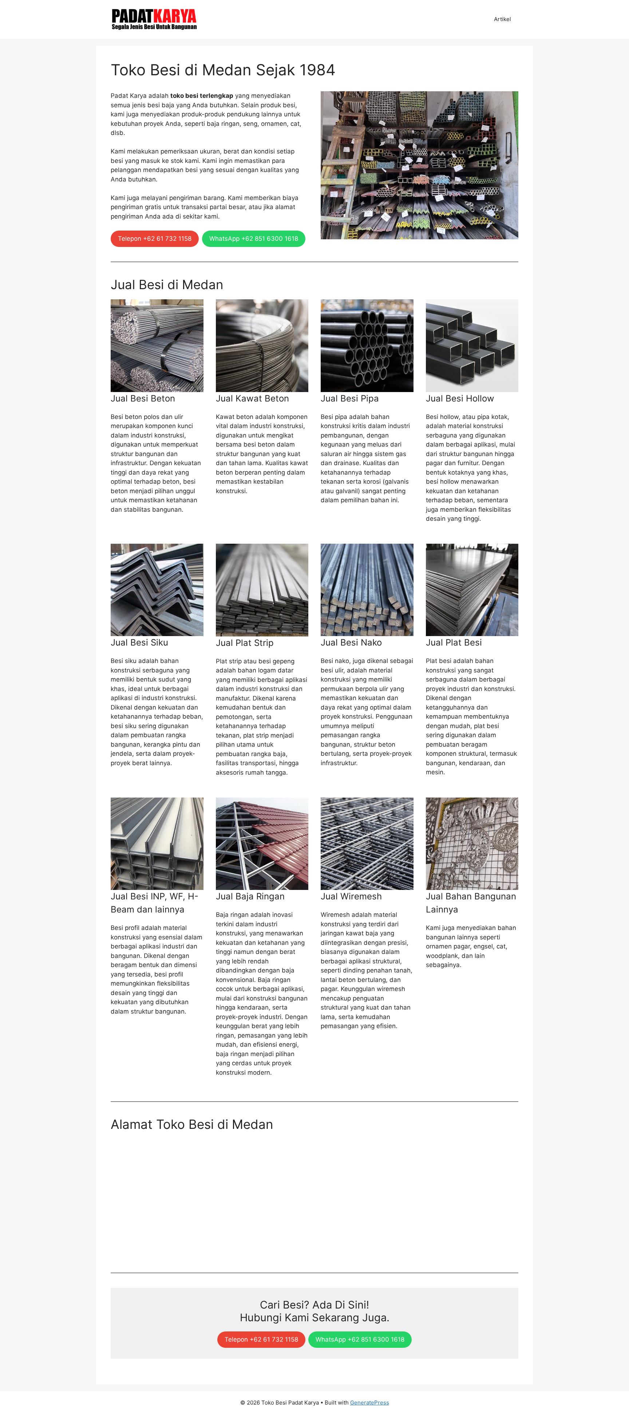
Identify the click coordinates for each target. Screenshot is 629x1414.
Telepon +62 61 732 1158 (154, 238)
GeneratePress (369, 1402)
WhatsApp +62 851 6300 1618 (253, 238)
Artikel (502, 19)
